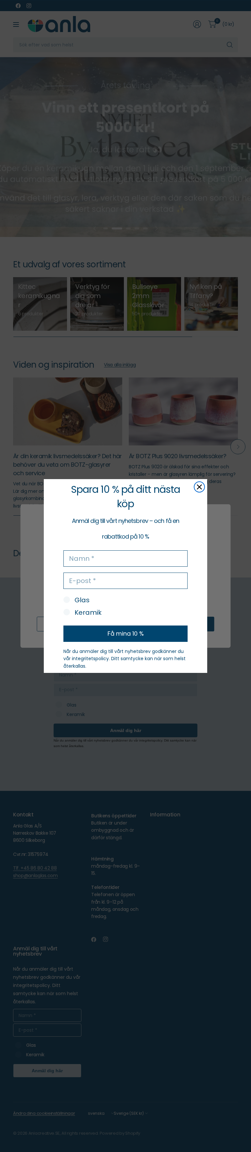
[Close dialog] (199, 487)
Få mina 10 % (126, 633)
